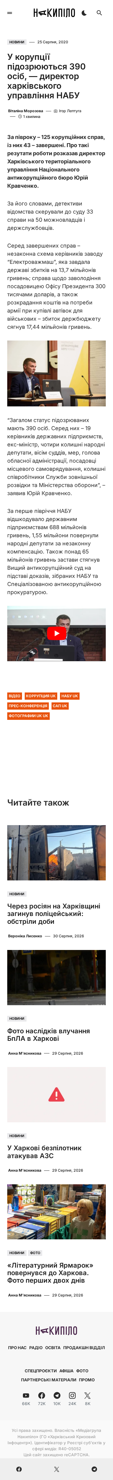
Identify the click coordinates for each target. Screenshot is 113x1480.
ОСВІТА (53, 1347)
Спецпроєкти (41, 1370)
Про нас (17, 1347)
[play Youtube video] (56, 633)
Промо (87, 1379)
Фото (35, 1253)
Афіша (66, 1370)
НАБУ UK (69, 696)
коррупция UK (41, 696)
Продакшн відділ (84, 1347)
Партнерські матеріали (48, 1379)
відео (14, 696)
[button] (10, 12)
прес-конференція (28, 706)
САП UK (60, 706)
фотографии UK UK (28, 716)
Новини (16, 42)
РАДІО (35, 1347)
